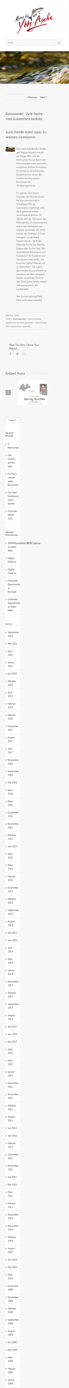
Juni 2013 (12, 1034)
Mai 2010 (12, 1267)
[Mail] (23, 353)
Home (34, 66)
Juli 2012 (12, 1128)
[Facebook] (10, 353)
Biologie (12, 591)
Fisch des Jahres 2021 (12, 515)
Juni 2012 (12, 1135)
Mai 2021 (12, 643)
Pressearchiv (44, 66)
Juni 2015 (12, 846)
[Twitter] (17, 353)
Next (42, 97)
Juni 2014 (12, 940)
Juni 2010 (12, 1259)
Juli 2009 (12, 1342)
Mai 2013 (12, 1041)
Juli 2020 (12, 673)
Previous (32, 97)
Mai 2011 (12, 1184)
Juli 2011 (12, 1177)
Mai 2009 (12, 1349)
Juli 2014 (12, 932)
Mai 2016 (12, 782)
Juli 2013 (12, 1026)
